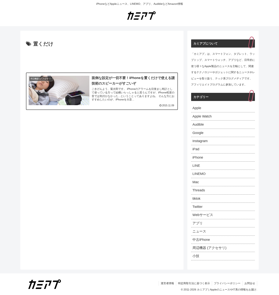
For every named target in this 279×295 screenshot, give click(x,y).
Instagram (200, 141)
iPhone (197, 157)
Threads (198, 190)
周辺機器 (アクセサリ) (209, 248)
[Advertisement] (102, 58)
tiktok (196, 198)
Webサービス (202, 215)
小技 (195, 256)
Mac (195, 182)
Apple (196, 108)
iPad (195, 149)
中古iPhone (201, 240)
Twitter (197, 207)
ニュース (199, 231)
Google (197, 133)
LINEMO (199, 174)
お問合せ (249, 283)
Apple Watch (202, 116)
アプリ (197, 223)
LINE (196, 165)
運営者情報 (167, 283)
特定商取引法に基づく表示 (194, 283)
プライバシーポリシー (227, 283)
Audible (198, 124)
